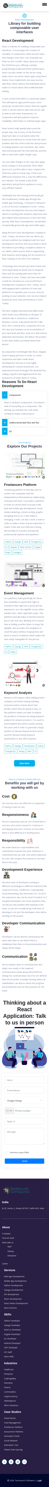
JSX (10, 431)
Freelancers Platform (13, 1427)
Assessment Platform (13, 1431)
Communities (10, 1391)
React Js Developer (12, 1329)
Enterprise (11, 1255)
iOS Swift (8, 1352)
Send (24, 1161)
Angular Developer (12, 1334)
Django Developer (12, 1325)
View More (24, 763)
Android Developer (12, 1343)
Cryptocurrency (10, 1396)
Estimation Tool (11, 1445)
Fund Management (12, 1422)
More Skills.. (9, 1356)
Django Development (13, 1290)
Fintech (7, 1387)
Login (39, 1480)
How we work (8, 1238)
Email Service (10, 1418)
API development (11, 1294)
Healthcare (9, 1369)
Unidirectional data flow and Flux (24, 422)
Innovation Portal (11, 1436)
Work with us (7, 1242)
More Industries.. (11, 1405)
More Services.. (10, 1308)
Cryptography (10, 1378)
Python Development (13, 1285)
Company (6, 1233)
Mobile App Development (15, 1281)
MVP (9, 1246)
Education (8, 1383)
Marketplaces (10, 1400)
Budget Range (14, 1100)
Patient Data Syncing (13, 1449)
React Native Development (16, 1303)
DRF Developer (11, 1347)
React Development (13, 1299)
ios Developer (10, 1338)
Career (5, 1263)
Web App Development (14, 1276)
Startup (10, 1251)
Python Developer (12, 1320)
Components (15, 395)
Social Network (10, 1440)
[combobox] (9, 1110)
